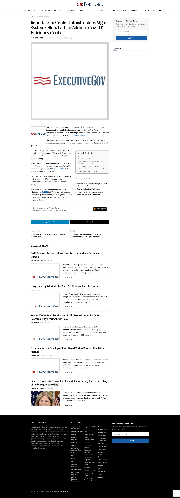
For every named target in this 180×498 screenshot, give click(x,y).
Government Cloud (88, 474)
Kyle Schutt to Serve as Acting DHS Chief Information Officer (90, 162)
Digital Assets (88, 434)
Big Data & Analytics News (76, 449)
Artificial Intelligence (75, 438)
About (124, 10)
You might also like (84, 159)
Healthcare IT (102, 430)
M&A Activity (102, 446)
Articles (73, 434)
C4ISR (73, 453)
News (115, 10)
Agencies (69, 10)
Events (86, 442)
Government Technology (43, 16)
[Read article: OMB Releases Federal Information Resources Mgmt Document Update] (45, 271)
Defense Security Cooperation (75, 479)
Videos (100, 474)
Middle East (102, 449)
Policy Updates (103, 460)
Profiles (100, 466)
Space (100, 469)
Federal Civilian (89, 455)
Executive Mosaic (45, 491)
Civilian (73, 459)
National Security (100, 453)
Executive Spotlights (87, 451)
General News (89, 467)
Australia (74, 442)
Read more (69, 277)
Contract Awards (74, 465)
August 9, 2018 (49, 38)
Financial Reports (87, 459)
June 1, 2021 (49, 388)
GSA (99, 427)
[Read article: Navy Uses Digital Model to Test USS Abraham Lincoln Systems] (45, 300)
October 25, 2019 (49, 290)
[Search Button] (160, 10)
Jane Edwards (38, 38)
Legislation (101, 443)
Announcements (76, 432)
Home (27, 10)
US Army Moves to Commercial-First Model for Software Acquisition (91, 170)
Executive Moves (87, 446)
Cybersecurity (86, 10)
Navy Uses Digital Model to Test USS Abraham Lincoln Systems (65, 286)
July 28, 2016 (48, 260)
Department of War (89, 428)
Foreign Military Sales (89, 463)
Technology (103, 10)
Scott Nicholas (37, 260)
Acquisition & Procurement (48, 10)
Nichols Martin (37, 290)
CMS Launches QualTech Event (89, 166)
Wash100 (135, 10)
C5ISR (73, 456)
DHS (86, 432)
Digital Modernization (89, 438)
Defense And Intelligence (75, 473)
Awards (73, 445)
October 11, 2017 (48, 323)
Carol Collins (36, 355)
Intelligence (102, 436)
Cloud (73, 462)
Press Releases (102, 463)
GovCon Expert (89, 470)
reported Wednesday (80, 135)
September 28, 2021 (49, 355)
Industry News (102, 433)
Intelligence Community (102, 439)
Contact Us (148, 10)
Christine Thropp (38, 388)
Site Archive (65, 491)
